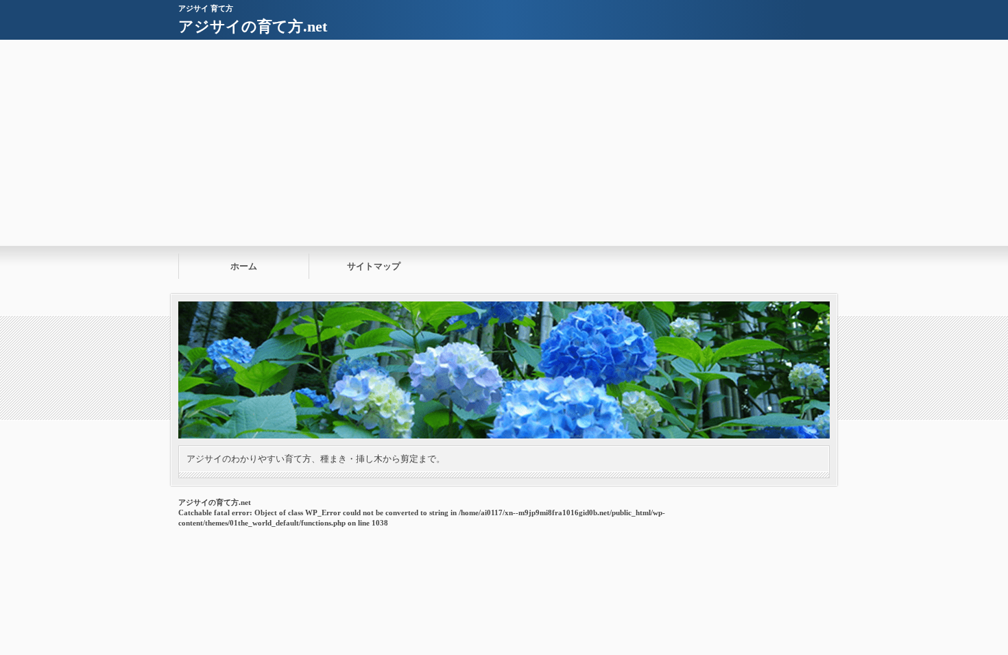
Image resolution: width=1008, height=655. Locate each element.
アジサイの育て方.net (252, 26)
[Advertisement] (504, 142)
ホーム (243, 266)
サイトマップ (373, 266)
